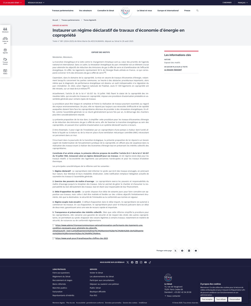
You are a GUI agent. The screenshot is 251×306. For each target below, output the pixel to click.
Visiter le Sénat (96, 272)
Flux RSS (93, 295)
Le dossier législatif (173, 69)
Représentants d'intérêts (63, 295)
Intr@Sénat (143, 303)
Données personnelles (113, 303)
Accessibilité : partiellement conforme (90, 303)
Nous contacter (173, 296)
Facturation (57, 291)
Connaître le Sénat (105, 10)
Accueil (55, 20)
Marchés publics (60, 288)
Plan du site (70, 303)
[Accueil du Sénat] (125, 11)
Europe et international (168, 10)
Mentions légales (59, 303)
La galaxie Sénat (12, 3)
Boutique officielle (98, 291)
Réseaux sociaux (35, 3)
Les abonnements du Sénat (102, 276)
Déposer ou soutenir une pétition (104, 284)
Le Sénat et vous (144, 10)
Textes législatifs (90, 20)
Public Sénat (95, 288)
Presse (187, 10)
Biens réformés (59, 284)
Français (244, 2)
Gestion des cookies (130, 303)
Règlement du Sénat (61, 276)
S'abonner (227, 2)
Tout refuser (221, 299)
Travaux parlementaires (62, 10)
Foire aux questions (61, 272)
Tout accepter (207, 299)
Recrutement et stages (62, 280)
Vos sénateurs (85, 10)
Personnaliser (235, 299)
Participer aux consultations (102, 280)
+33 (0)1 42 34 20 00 (182, 292)
